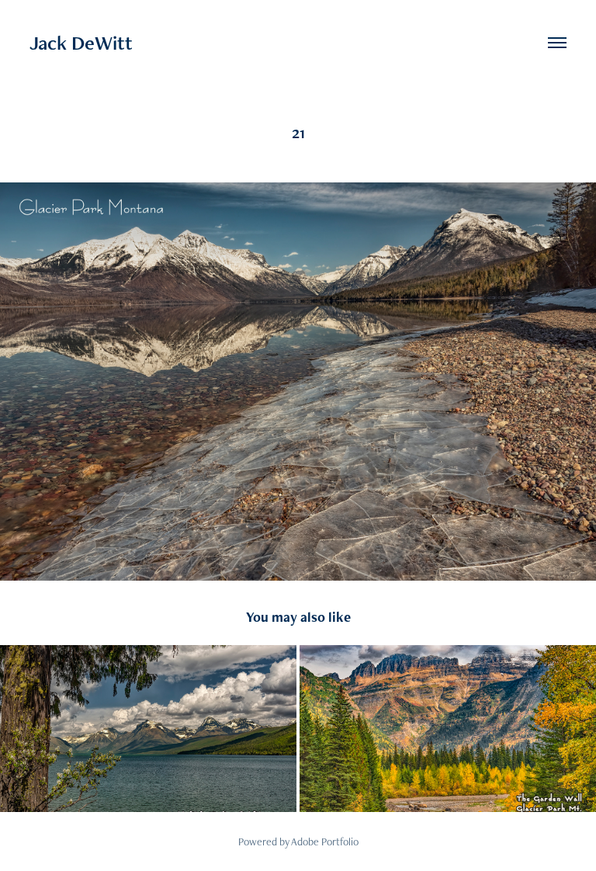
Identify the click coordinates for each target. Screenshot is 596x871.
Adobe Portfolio (325, 841)
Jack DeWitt (81, 42)
